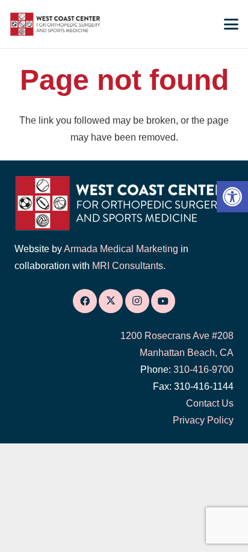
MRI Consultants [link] (127, 266)
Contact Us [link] (210, 403)
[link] (232, 196)
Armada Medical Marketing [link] (121, 249)
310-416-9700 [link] (203, 369)
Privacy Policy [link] (203, 420)
